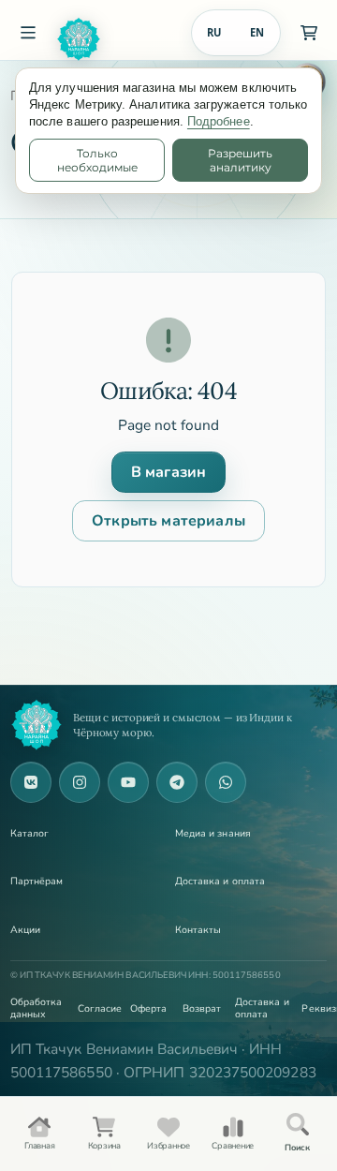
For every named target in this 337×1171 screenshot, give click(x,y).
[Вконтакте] (30, 782)
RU (214, 32)
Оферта (148, 1008)
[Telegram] (177, 782)
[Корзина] (309, 32)
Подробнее (218, 121)
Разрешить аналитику (240, 160)
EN (257, 32)
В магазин (168, 472)
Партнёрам (37, 881)
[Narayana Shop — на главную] (36, 725)
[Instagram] (79, 782)
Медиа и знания (213, 833)
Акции (25, 930)
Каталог (30, 833)
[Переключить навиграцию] (28, 32)
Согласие (98, 1008)
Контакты (198, 930)
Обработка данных (36, 1008)
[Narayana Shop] (116, 39)
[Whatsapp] (225, 782)
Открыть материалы (168, 521)
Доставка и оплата (220, 881)
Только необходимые (97, 160)
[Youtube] (128, 782)
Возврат (202, 1008)
